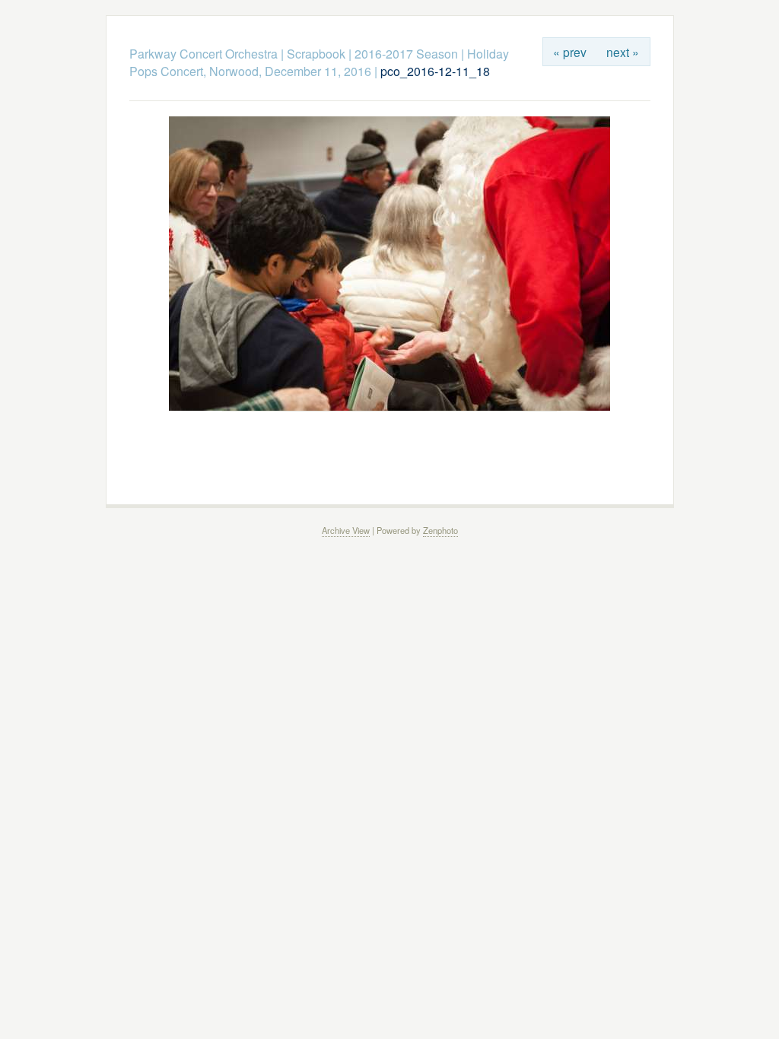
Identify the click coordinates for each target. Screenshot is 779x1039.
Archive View (346, 530)
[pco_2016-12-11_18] (389, 406)
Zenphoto (440, 530)
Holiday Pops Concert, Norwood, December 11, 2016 (319, 62)
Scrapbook (316, 53)
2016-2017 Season (406, 53)
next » (622, 51)
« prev (570, 51)
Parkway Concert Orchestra (203, 53)
